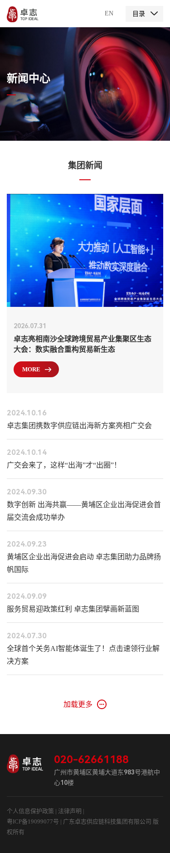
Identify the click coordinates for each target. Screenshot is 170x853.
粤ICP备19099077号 (33, 821)
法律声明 (70, 811)
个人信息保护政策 (30, 811)
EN (109, 13)
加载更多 (77, 704)
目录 (138, 13)
